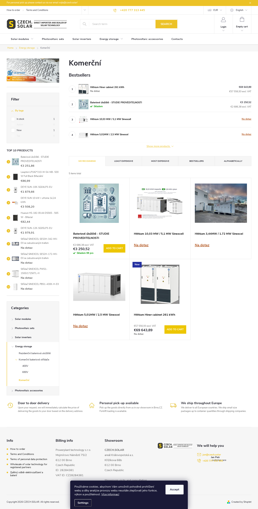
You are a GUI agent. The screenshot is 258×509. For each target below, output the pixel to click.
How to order (13, 10)
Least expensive (123, 161)
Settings (83, 503)
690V (25, 372)
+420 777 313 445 (213, 460)
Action (36, 124)
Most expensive (160, 161)
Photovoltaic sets (24, 328)
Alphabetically (233, 161)
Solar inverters (23, 337)
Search (166, 24)
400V (25, 366)
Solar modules (23, 319)
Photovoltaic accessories (29, 390)
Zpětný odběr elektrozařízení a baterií (26, 474)
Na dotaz (246, 119)
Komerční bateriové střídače (34, 359)
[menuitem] (22, 39)
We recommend (87, 161)
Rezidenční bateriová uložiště (35, 353)
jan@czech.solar (212, 454)
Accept (174, 489)
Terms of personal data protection (28, 459)
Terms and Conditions (37, 10)
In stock (36, 119)
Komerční (24, 380)
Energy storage (23, 346)
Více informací (110, 494)
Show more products (159, 146)
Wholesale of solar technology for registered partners (28, 466)
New (36, 130)
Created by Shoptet (241, 502)
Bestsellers (196, 161)
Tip (36, 136)
